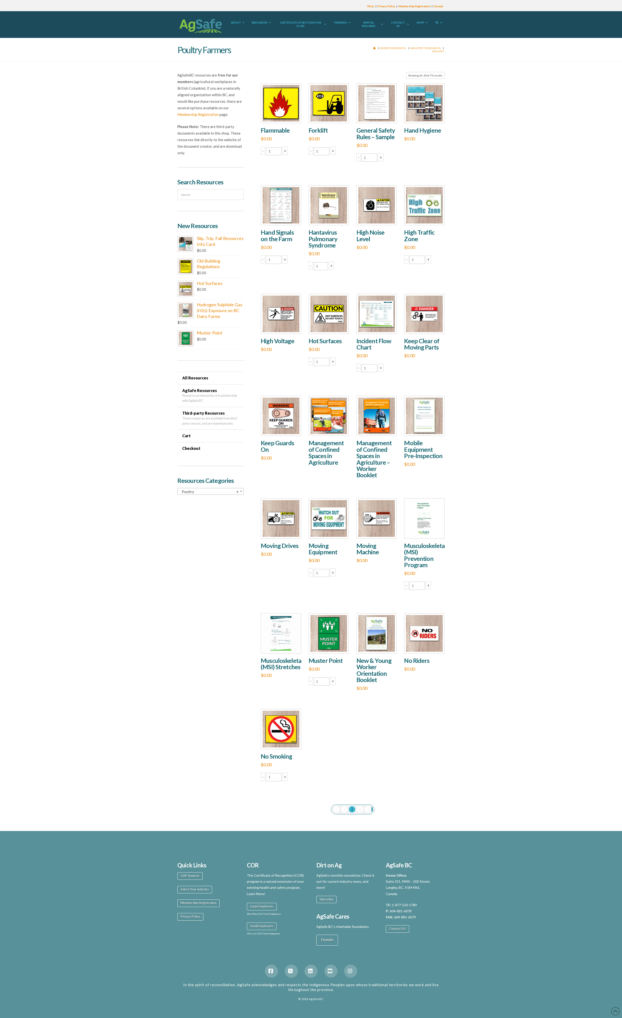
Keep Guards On (277, 446)
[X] (291, 971)
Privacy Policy (386, 6)
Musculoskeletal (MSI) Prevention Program (425, 555)
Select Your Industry (195, 889)
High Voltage (277, 340)
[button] (263, 151)
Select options (426, 114)
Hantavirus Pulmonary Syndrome (323, 239)
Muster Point (326, 660)
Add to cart (283, 114)
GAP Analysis (190, 876)
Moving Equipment (323, 549)
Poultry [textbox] (209, 491)
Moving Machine (367, 549)
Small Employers (261, 926)
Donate (438, 6)
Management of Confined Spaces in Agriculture (326, 452)
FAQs (370, 6)
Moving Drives (279, 545)
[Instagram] (350, 971)
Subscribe (326, 899)
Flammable (275, 130)
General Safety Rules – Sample (375, 133)
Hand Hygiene (422, 130)
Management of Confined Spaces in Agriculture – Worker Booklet (374, 459)
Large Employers (262, 906)
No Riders (416, 660)
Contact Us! (397, 929)
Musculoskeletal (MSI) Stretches (282, 663)
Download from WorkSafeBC (330, 427)
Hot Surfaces (325, 340)
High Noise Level (370, 235)
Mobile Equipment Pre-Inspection (423, 449)
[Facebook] (271, 971)
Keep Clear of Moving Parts (421, 344)
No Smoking (276, 756)
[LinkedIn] (311, 971)
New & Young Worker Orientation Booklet (373, 670)
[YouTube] (330, 971)
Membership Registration (414, 6)
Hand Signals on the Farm (277, 235)
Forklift (318, 130)
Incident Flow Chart (373, 344)
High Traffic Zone (419, 235)
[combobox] (210, 491)
